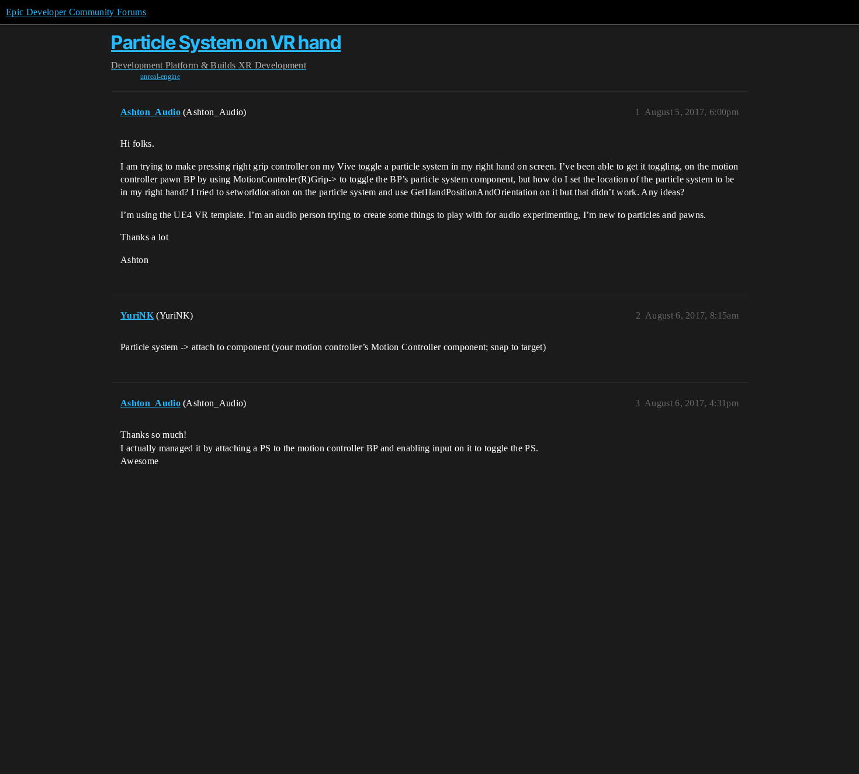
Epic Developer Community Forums (76, 12)
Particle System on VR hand (226, 42)
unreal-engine (160, 76)
